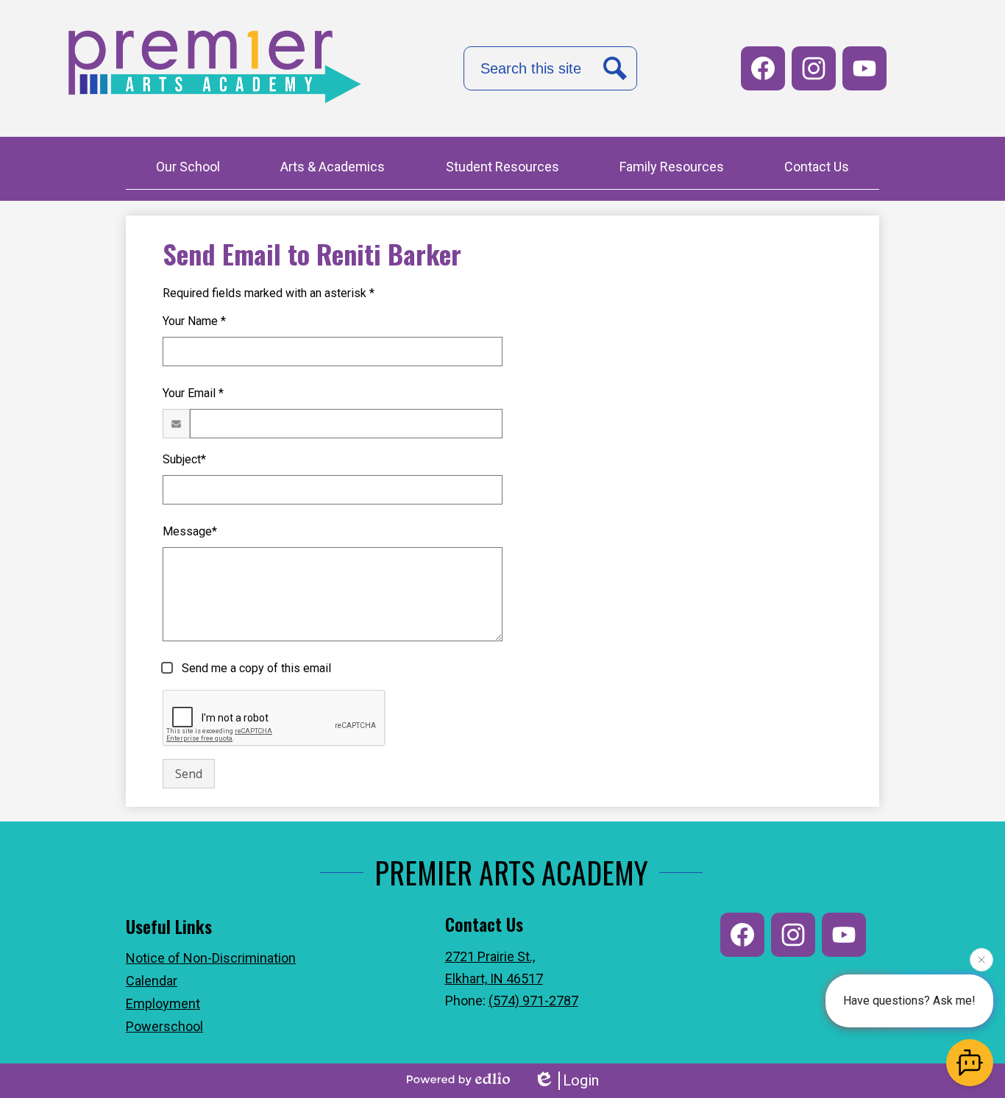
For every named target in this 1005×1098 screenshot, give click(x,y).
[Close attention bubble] (981, 960)
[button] (188, 168)
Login (581, 1080)
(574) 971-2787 (533, 1000)
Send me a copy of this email (255, 668)
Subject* (184, 459)
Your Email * (193, 393)
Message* (190, 531)
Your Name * (194, 321)
